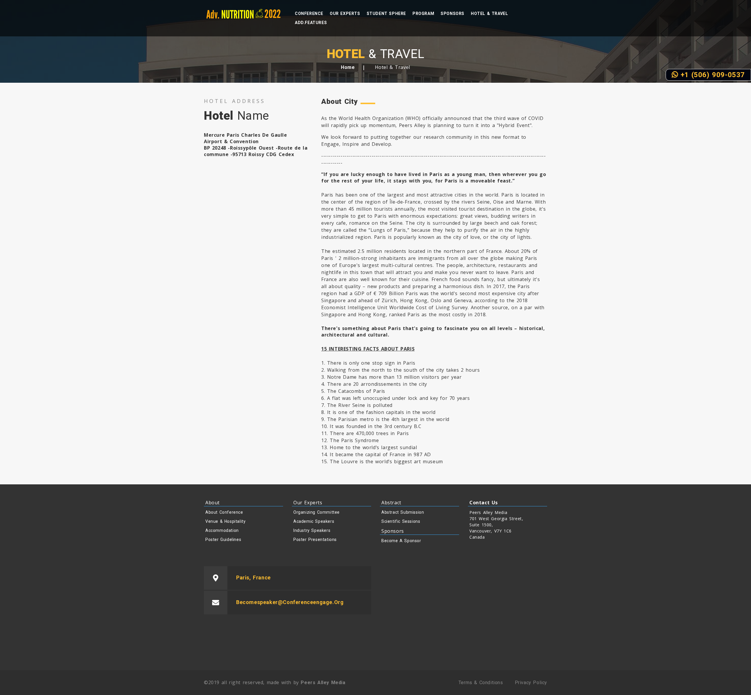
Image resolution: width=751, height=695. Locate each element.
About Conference (224, 512)
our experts (345, 13)
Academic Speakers (313, 521)
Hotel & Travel (489, 13)
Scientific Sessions (400, 521)
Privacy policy (531, 682)
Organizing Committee (316, 512)
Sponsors (452, 13)
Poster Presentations (315, 539)
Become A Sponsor (401, 540)
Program (423, 13)
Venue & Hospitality (225, 521)
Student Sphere (386, 13)
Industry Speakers (311, 530)
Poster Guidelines (223, 539)
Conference (309, 13)
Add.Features (311, 22)
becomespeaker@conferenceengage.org (290, 602)
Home (348, 67)
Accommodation (222, 530)
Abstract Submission (402, 512)
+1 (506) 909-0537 (711, 75)
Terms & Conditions (481, 682)
